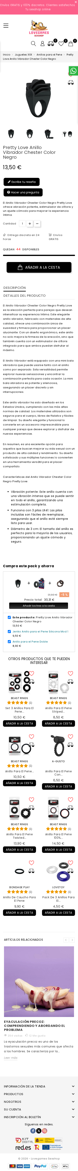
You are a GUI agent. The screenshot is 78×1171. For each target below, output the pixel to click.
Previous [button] (5, 135)
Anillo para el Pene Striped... (58, 710)
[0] (70, 43)
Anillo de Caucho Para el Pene (19, 899)
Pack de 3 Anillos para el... (58, 899)
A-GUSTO (58, 761)
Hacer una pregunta (24, 192)
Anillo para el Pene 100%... (58, 836)
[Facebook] (33, 1130)
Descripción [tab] (14, 287)
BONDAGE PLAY (19, 887)
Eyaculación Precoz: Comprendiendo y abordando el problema (34, 1025)
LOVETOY (58, 887)
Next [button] (72, 939)
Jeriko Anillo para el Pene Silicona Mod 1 (40, 631)
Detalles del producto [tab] (24, 295)
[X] (38, 1130)
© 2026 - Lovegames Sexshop (39, 1159)
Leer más (10, 1058)
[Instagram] (44, 1130)
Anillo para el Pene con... (58, 773)
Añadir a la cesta (42, 267)
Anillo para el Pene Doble (30, 642)
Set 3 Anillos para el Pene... (19, 710)
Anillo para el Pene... (19, 771)
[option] (11, 133)
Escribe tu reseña (23, 182)
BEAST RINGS (19, 698)
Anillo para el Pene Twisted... (19, 836)
